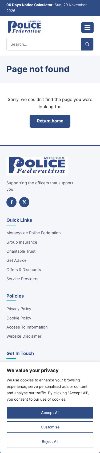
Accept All (50, 412)
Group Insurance (21, 242)
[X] (24, 202)
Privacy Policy (18, 308)
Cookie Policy (18, 318)
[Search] (87, 44)
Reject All (50, 441)
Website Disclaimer (23, 336)
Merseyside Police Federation (33, 233)
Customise (50, 427)
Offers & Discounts (23, 269)
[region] (50, 407)
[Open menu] (87, 27)
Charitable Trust (20, 251)
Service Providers (22, 278)
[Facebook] (11, 202)
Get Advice (16, 260)
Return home (50, 120)
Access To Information (27, 327)
